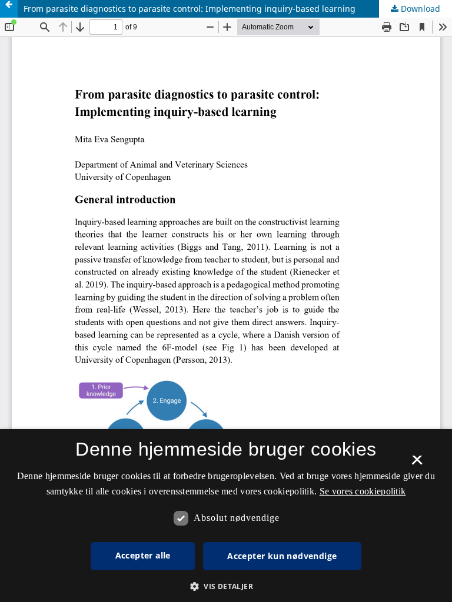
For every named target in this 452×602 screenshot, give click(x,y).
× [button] (417, 464)
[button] (226, 586)
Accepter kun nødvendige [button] (282, 555)
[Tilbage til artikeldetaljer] (9, 9)
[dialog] (226, 515)
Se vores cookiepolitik (363, 491)
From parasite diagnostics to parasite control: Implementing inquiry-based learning (189, 8)
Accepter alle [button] (143, 555)
